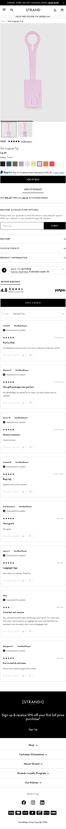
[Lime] (33, 163)
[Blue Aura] (27, 163)
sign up (25, 198)
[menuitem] (55, 10)
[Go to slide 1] (16, 121)
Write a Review (33, 302)
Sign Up (33, 729)
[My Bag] (61, 10)
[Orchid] (39, 163)
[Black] (2, 163)
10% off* (8, 198)
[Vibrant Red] (51, 163)
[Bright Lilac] (21, 163)
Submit (54, 226)
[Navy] (8, 163)
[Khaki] (15, 163)
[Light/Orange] (45, 163)
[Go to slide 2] (49, 121)
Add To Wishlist (33, 189)
